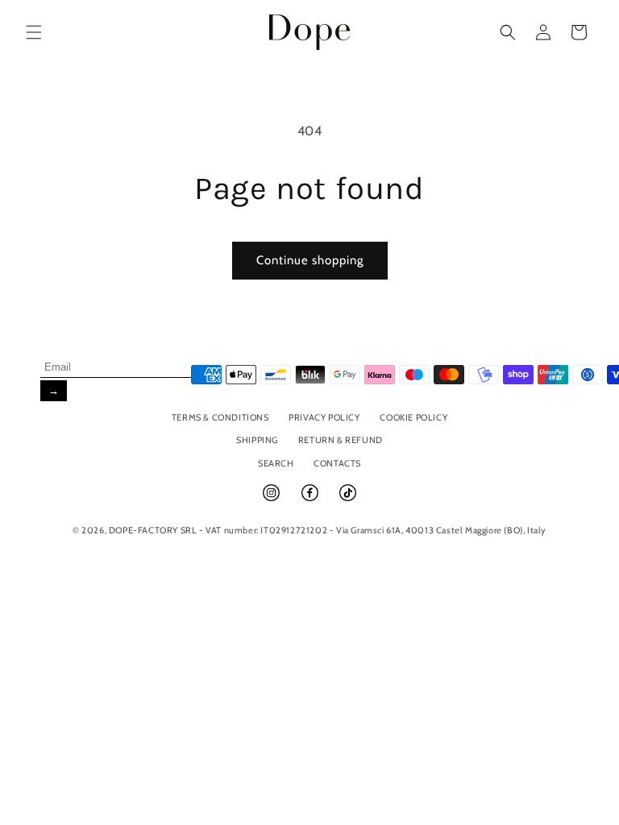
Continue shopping (310, 260)
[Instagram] (272, 499)
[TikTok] (348, 499)
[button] (34, 32)
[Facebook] (311, 499)
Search (276, 463)
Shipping (257, 440)
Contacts (337, 463)
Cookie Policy (413, 417)
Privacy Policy (324, 417)
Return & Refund (340, 440)
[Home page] (310, 32)
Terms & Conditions (220, 417)
